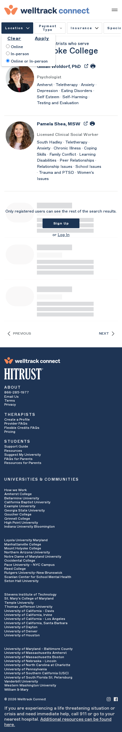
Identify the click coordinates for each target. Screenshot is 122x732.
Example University (19, 506)
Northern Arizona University (27, 552)
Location (14, 28)
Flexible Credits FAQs (21, 427)
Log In (64, 235)
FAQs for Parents (18, 459)
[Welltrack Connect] (46, 9)
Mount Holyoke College (22, 548)
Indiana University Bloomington (29, 526)
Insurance (81, 28)
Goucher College (17, 514)
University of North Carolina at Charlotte (37, 665)
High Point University (21, 522)
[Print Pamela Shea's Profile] (92, 123)
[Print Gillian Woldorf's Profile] (93, 65)
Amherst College (18, 494)
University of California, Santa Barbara (36, 623)
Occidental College (19, 560)
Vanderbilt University (21, 681)
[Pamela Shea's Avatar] (20, 135)
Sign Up (61, 223)
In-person (19, 54)
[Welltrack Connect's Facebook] (116, 699)
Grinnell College (17, 518)
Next (104, 333)
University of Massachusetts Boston (34, 657)
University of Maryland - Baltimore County (38, 648)
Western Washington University (30, 685)
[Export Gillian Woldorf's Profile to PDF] (87, 65)
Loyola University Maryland (26, 540)
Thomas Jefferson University (28, 606)
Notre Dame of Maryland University (32, 556)
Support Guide (16, 446)
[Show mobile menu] (115, 9)
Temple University (19, 602)
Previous (22, 333)
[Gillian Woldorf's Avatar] (20, 78)
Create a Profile (17, 419)
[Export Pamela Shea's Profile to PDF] (86, 123)
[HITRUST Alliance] (61, 374)
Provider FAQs (16, 423)
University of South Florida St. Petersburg (38, 677)
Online (16, 47)
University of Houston (22, 635)
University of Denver (20, 631)
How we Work (15, 490)
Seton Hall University (21, 581)
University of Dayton (20, 627)
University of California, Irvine (28, 615)
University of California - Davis (29, 611)
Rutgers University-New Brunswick (33, 572)
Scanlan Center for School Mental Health (37, 577)
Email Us (11, 396)
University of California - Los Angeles (34, 618)
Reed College (15, 568)
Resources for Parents (22, 463)
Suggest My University (22, 454)
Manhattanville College (22, 544)
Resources (13, 450)
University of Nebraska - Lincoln (30, 661)
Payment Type (47, 28)
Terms (9, 400)
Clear (14, 38)
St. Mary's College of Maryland (29, 598)
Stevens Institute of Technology (30, 594)
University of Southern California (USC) (36, 673)
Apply (42, 38)
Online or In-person (29, 61)
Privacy (10, 404)
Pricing (9, 431)
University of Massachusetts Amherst (35, 652)
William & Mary (16, 689)
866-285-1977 (16, 392)
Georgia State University (24, 510)
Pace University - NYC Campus (29, 564)
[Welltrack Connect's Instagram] (109, 699)
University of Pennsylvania (25, 669)
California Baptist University (27, 502)
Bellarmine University (21, 498)
